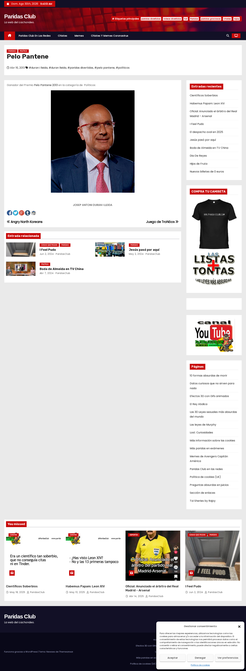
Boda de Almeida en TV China (62, 269)
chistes (227, 18)
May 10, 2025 (77, 592)
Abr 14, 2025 (137, 596)
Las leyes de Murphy (203, 425)
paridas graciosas (211, 18)
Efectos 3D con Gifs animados (209, 396)
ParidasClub (62, 254)
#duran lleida (57, 68)
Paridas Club (20, 16)
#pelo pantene (104, 68)
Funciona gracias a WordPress (21, 651)
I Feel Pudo (48, 250)
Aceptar (173, 657)
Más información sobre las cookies (212, 440)
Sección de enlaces (202, 493)
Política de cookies (200, 665)
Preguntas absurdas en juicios (209, 485)
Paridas (194, 18)
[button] (239, 626)
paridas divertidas (150, 18)
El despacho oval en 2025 (206, 132)
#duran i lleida (38, 68)
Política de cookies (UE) (205, 477)
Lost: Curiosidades (201, 432)
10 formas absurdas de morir (208, 375)
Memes (79, 35)
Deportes (134, 535)
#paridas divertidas (80, 68)
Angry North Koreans (26, 222)
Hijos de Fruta (198, 164)
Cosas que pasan (49, 245)
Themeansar (66, 651)
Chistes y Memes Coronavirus (109, 35)
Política (23, 51)
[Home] (9, 36)
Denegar (200, 657)
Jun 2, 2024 (47, 254)
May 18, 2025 (18, 592)
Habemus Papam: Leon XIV (207, 103)
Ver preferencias (228, 657)
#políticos (123, 68)
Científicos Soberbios (204, 95)
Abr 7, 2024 (47, 273)
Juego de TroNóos (160, 222)
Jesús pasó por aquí (144, 250)
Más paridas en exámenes (207, 448)
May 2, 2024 (136, 254)
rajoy (236, 18)
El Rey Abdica (198, 404)
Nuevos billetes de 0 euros (207, 171)
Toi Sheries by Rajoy (203, 501)
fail (185, 18)
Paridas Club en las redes (35, 35)
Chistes (62, 35)
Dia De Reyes (198, 156)
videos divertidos (172, 18)
